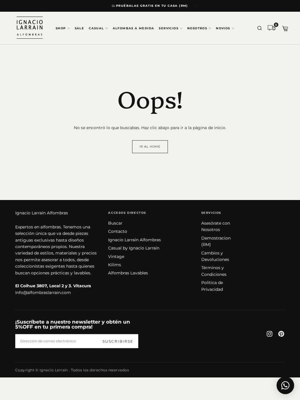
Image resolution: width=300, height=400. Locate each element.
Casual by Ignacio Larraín (133, 248)
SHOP (61, 28)
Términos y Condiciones (213, 271)
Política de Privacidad (212, 286)
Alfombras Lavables (128, 273)
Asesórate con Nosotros (215, 226)
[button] (259, 28)
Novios (223, 28)
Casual (96, 28)
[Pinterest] (281, 333)
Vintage (116, 256)
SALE (79, 28)
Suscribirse (118, 341)
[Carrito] (285, 28)
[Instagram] (269, 333)
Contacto (117, 231)
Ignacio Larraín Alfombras (41, 213)
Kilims (114, 264)
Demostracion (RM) (216, 241)
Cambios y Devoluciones (215, 256)
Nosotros (197, 28)
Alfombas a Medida (133, 28)
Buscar (115, 223)
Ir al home (150, 146)
